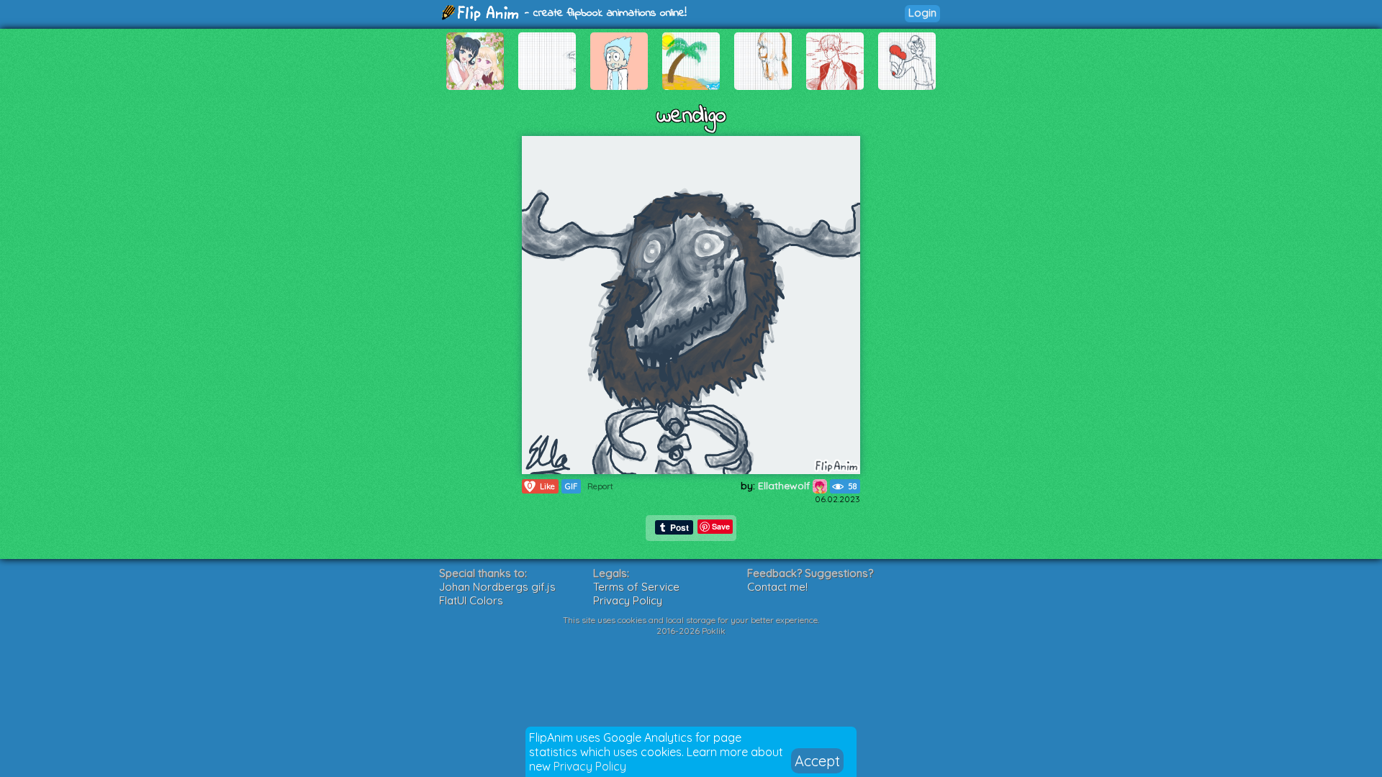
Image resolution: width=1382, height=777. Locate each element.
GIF (571, 486)
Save (721, 526)
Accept (817, 761)
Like (541, 486)
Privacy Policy (590, 766)
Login (922, 12)
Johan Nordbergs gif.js (497, 587)
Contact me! (777, 587)
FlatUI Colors (471, 600)
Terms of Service (636, 587)
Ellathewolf (785, 485)
